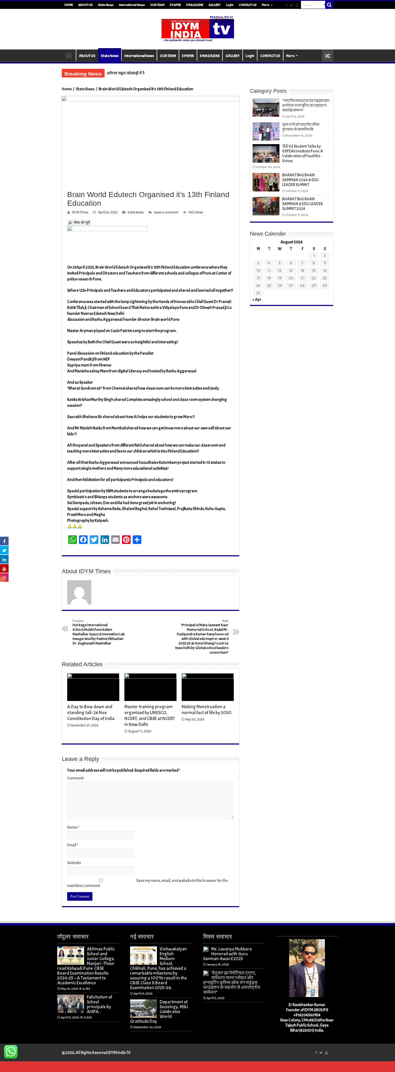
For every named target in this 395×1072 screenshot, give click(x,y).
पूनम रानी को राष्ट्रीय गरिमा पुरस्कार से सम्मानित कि (300, 127)
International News (132, 5)
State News (106, 5)
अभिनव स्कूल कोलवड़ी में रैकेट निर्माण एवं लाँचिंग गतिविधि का (149, 73)
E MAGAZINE (194, 5)
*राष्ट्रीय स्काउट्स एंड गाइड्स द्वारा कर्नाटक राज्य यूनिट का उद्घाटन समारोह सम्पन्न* (305, 105)
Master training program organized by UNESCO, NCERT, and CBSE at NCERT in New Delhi (149, 715)
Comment (75, 778)
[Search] (329, 5)
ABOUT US (85, 5)
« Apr (257, 299)
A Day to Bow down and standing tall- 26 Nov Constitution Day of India (90, 712)
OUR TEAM (157, 5)
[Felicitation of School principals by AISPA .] (70, 1004)
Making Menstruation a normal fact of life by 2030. (207, 709)
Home (67, 89)
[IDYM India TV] (197, 28)
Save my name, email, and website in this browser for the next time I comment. (147, 883)
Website (74, 863)
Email (72, 845)
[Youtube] (297, 5)
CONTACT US (248, 5)
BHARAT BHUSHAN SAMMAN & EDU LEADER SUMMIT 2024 (302, 204)
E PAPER (175, 5)
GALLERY (215, 5)
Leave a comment (166, 212)
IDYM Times (80, 212)
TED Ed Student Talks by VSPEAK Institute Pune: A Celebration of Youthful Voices (302, 153)
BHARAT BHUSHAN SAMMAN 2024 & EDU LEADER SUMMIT (300, 180)
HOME (68, 5)
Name (73, 827)
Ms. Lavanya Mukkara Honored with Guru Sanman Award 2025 (227, 953)
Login (230, 5)
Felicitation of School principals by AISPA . (99, 1004)
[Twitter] (291, 5)
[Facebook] (286, 5)
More (265, 5)
